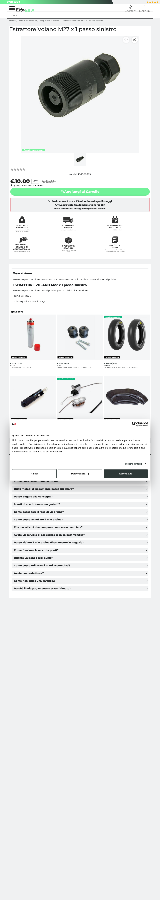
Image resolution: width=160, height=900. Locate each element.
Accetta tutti (125, 473)
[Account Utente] (130, 9)
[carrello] (144, 9)
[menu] (12, 9)
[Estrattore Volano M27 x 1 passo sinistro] (80, 94)
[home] (25, 10)
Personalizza (78, 473)
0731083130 (13, 1)
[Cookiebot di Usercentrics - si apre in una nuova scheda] (134, 424)
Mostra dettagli (133, 463)
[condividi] (135, 40)
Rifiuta (34, 473)
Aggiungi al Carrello (82, 192)
